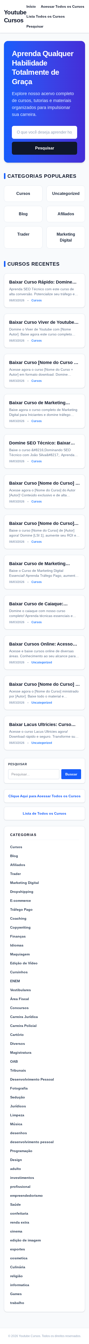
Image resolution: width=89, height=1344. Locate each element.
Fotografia (19, 1088)
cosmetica (18, 1258)
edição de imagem (25, 1240)
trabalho (17, 1303)
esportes (17, 1249)
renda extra (19, 1222)
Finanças (18, 936)
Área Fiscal (19, 999)
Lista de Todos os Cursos (44, 813)
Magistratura (20, 1052)
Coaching (18, 918)
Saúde (15, 1204)
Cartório (17, 1035)
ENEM (15, 981)
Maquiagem (20, 954)
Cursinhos (19, 972)
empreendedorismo (26, 1196)
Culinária (17, 1267)
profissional (20, 1187)
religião (16, 1276)
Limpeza (17, 1115)
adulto (15, 1169)
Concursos (19, 1008)
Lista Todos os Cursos (45, 16)
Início (31, 6)
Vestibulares (20, 990)
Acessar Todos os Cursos (62, 6)
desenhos (18, 1133)
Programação (21, 1151)
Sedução (17, 1097)
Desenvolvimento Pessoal (32, 1079)
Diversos (17, 1044)
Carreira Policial (23, 1026)
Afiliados (66, 214)
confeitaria (19, 1213)
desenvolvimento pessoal (32, 1142)
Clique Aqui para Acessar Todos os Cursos (44, 796)
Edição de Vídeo (24, 963)
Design (16, 1160)
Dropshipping (21, 892)
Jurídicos (18, 1106)
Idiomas (16, 945)
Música (16, 1124)
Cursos (23, 193)
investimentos (22, 1178)
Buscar (71, 774)
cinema (16, 1231)
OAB (14, 1061)
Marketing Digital (66, 237)
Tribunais (18, 1070)
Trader (23, 234)
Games (16, 1294)
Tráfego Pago (21, 909)
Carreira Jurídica (24, 1017)
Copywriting (20, 927)
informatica (19, 1285)
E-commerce (20, 901)
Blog (23, 214)
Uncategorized (66, 193)
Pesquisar (34, 26)
